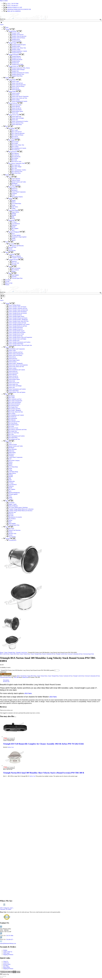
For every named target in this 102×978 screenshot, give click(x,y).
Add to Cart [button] (11, 747)
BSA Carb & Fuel (4, 654)
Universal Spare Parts (88, 654)
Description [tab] (6, 680)
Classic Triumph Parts (9, 652)
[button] (11, 29)
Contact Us (6, 962)
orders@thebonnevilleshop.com (8, 943)
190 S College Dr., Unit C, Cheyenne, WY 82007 (6, 908)
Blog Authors (6, 967)
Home (1, 652)
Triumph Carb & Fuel (21, 652)
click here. (28, 693)
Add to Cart (32, 776)
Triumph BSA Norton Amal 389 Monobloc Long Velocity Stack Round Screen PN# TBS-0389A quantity (27, 670)
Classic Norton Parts (25, 654)
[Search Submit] (100, 20)
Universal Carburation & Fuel (74, 654)
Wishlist (5, 950)
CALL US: (3, 935)
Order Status (6, 953)
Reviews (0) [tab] (6, 681)
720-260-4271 (9, 939)
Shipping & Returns (8, 954)
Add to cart (3, 672)
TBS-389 (16, 677)
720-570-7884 (9, 935)
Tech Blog (5, 965)
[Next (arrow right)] (2, 977)
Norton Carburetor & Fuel (48, 654)
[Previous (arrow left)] (0, 977)
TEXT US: (3, 939)
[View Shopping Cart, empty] (51, 22)
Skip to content (4, 0)
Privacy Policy (7, 964)
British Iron (25, 677)
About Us (5, 961)
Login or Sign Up (7, 951)
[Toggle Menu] (13, 29)
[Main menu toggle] (2, 296)
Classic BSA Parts (14, 654)
